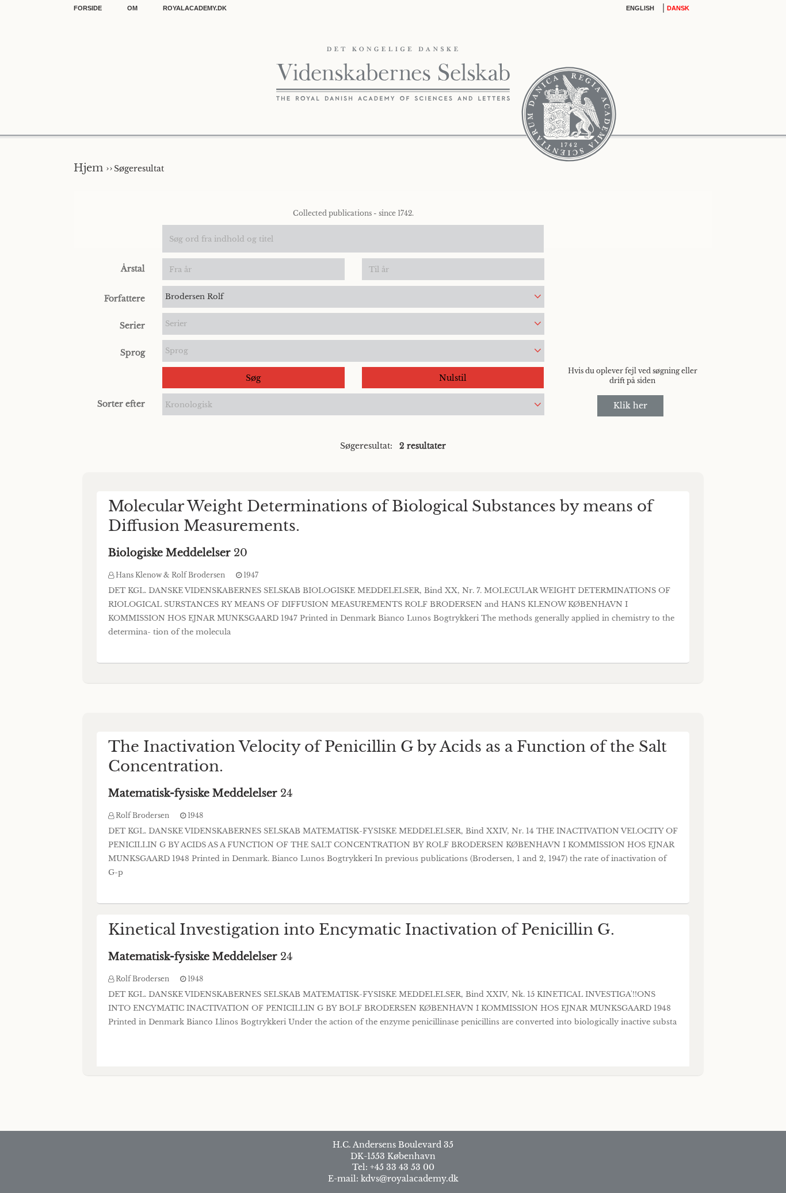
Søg (253, 378)
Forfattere (124, 298)
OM (132, 8)
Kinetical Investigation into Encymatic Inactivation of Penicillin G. (361, 929)
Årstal (133, 268)
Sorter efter (121, 404)
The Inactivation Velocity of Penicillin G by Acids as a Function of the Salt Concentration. (387, 756)
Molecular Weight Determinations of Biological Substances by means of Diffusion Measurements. (380, 516)
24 (200, 793)
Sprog (132, 352)
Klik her (630, 405)
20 (177, 552)
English (640, 8)
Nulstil (453, 378)
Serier (132, 325)
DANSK (678, 8)
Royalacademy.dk (195, 8)
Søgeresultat (139, 168)
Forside (88, 8)
